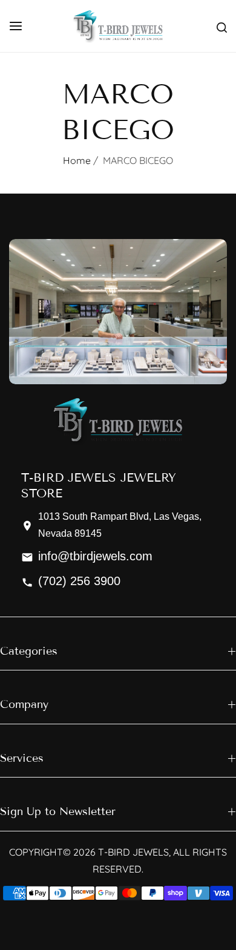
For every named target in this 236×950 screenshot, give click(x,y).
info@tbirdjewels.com (95, 556)
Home (77, 160)
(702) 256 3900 (79, 581)
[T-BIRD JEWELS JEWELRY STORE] (118, 26)
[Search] (222, 26)
